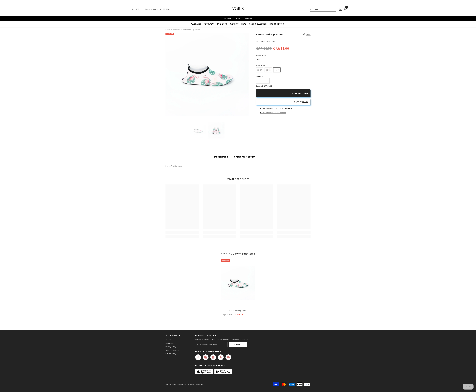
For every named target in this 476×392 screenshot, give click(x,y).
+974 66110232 (164, 9)
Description (221, 156)
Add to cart (300, 93)
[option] (207, 74)
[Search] (323, 9)
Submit (238, 344)
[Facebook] (198, 357)
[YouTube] (228, 357)
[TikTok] (213, 357)
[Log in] (340, 9)
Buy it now (301, 102)
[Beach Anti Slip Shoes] (238, 282)
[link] (182, 232)
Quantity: (260, 76)
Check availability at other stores (273, 113)
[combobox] (325, 9)
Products (176, 30)
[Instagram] (205, 357)
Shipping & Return (244, 156)
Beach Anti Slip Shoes (237, 311)
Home (167, 30)
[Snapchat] (221, 357)
